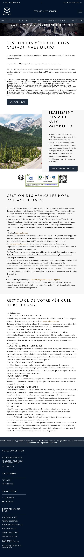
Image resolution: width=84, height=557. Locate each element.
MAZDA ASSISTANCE (56, 20)
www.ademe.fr (17, 102)
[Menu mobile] (80, 11)
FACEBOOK (9, 498)
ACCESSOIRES (7, 484)
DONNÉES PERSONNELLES (12, 525)
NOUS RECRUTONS (9, 517)
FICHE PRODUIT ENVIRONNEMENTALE (10, 541)
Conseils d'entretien (30, 20)
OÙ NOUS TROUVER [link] (71, 3)
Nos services (6, 20)
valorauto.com (22, 233)
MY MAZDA (6, 480)
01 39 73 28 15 (8, 466)
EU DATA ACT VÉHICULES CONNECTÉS (11, 546)
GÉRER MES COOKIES (10, 533)
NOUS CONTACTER (12, 3)
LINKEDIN (9, 502)
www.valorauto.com (63, 169)
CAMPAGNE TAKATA (9, 536)
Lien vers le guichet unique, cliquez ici (46, 279)
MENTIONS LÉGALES (10, 521)
